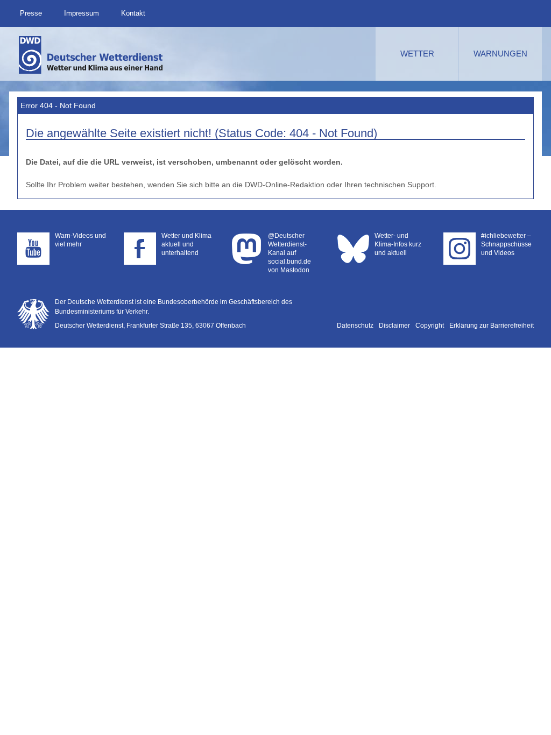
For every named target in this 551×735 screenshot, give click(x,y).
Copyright (429, 325)
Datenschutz (355, 325)
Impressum (81, 13)
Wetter (417, 53)
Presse (31, 13)
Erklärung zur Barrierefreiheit (491, 325)
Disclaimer (394, 325)
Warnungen (500, 53)
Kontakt (133, 13)
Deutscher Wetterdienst (91, 55)
